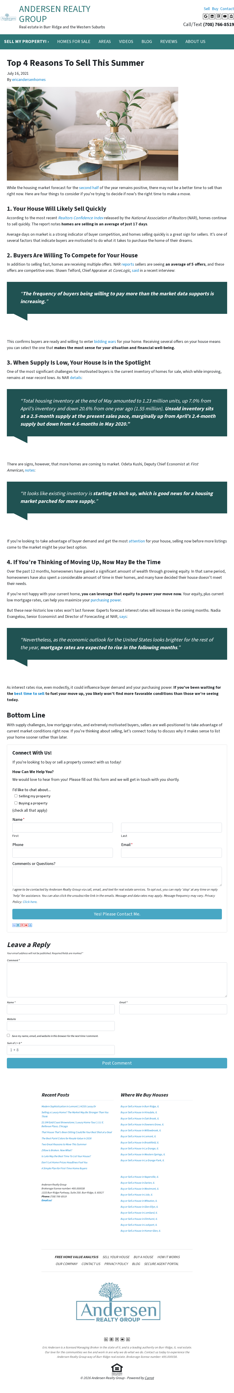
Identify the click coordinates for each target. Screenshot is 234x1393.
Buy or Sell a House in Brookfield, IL (139, 1143)
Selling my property (35, 796)
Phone (17, 845)
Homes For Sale (73, 41)
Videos (126, 41)
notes (30, 470)
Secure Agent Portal (161, 1263)
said (135, 270)
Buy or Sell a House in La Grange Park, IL (142, 1160)
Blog (146, 41)
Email (127, 845)
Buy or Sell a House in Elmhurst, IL (138, 1219)
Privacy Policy (116, 1263)
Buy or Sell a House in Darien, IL (137, 1183)
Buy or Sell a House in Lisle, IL (136, 1195)
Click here (29, 901)
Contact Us (90, 1263)
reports (128, 264)
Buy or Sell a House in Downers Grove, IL (142, 1124)
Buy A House (143, 1257)
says (123, 616)
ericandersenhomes (29, 80)
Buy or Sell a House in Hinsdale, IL (138, 1112)
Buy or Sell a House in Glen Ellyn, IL (139, 1207)
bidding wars (105, 341)
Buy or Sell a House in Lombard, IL (138, 1213)
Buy (215, 9)
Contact (227, 9)
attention (137, 541)
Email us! (46, 1200)
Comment (13, 960)
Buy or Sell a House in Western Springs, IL (142, 1154)
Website (11, 1019)
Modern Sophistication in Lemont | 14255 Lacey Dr (68, 1106)
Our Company (66, 1263)
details (76, 378)
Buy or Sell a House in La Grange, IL (139, 1148)
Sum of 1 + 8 (14, 1043)
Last (124, 835)
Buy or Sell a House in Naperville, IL (139, 1177)
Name (18, 819)
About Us (195, 41)
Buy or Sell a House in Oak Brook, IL (139, 1119)
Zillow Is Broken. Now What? (56, 1150)
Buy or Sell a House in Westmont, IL (139, 1189)
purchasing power (106, 600)
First (15, 835)
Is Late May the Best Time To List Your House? (66, 1156)
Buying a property (33, 803)
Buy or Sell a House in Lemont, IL (138, 1136)
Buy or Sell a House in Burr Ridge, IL (139, 1106)
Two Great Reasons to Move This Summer (63, 1144)
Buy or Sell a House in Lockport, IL (138, 1225)
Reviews (168, 41)
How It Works (168, 1257)
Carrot (149, 1377)
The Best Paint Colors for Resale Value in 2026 (66, 1138)
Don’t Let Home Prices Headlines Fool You (64, 1162)
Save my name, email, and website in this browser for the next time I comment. (55, 1036)
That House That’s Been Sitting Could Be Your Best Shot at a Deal (76, 1132)
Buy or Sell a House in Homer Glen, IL (140, 1231)
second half (89, 188)
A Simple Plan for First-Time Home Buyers (64, 1168)
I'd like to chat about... (31, 790)
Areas (105, 41)
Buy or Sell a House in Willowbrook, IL (140, 1130)
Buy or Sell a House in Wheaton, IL (138, 1201)
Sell (207, 9)
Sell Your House (115, 1257)
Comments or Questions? (34, 864)
